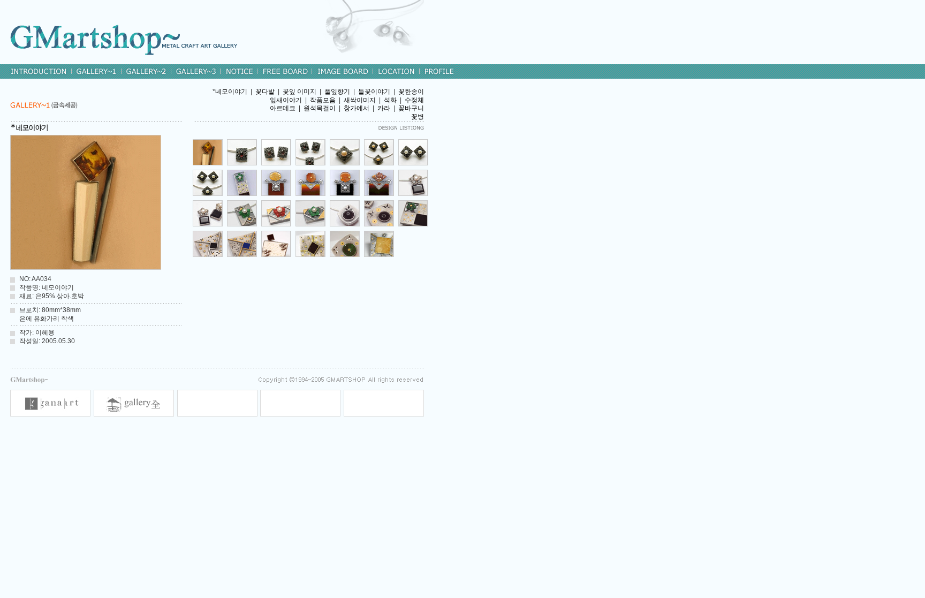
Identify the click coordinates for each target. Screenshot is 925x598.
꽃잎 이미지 (299, 91)
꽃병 (417, 116)
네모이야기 (231, 91)
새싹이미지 (360, 100)
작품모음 (323, 100)
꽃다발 (265, 91)
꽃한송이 (411, 91)
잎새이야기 (286, 100)
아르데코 (282, 108)
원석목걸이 (320, 108)
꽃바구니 (411, 108)
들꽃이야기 (374, 91)
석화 (390, 100)
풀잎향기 (337, 91)
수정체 (414, 100)
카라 (383, 108)
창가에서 (356, 108)
